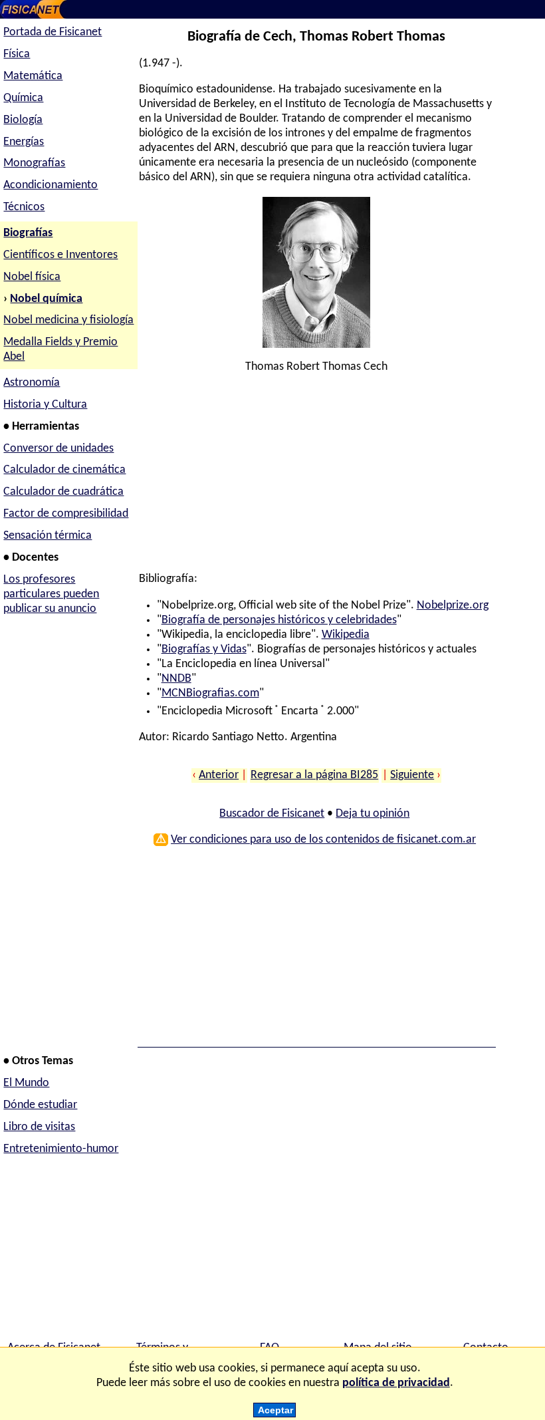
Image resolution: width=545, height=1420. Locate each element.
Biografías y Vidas (204, 649)
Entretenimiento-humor (60, 1149)
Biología (23, 120)
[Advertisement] (314, 479)
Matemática (32, 76)
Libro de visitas (39, 1127)
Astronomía (31, 382)
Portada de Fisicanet (52, 32)
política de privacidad (396, 1383)
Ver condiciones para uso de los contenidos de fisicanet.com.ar (323, 839)
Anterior (219, 775)
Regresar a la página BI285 (314, 775)
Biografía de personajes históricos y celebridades (279, 620)
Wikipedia (346, 634)
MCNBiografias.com (210, 693)
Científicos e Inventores (60, 255)
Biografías (28, 233)
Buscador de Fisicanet (271, 813)
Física (16, 54)
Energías (23, 142)
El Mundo (26, 1083)
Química (23, 98)
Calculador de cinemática (64, 470)
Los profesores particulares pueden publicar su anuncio (51, 594)
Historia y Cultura (45, 404)
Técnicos (24, 207)
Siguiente (412, 775)
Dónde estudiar (40, 1105)
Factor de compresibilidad (65, 513)
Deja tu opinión (372, 813)
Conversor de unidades (58, 448)
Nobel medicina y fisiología (68, 320)
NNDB (176, 678)
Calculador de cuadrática (63, 491)
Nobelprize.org (453, 605)
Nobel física (31, 277)
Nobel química (46, 299)
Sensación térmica (47, 535)
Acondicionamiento (50, 185)
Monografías (34, 163)
